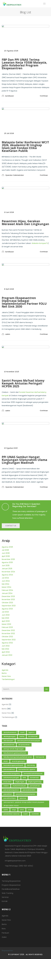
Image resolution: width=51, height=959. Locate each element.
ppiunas (23, 798)
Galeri (4, 937)
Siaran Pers (6, 676)
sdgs (14, 810)
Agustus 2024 (7, 575)
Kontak (4, 901)
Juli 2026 (5, 550)
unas (22, 810)
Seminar (5, 897)
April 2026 (6, 556)
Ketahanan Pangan (11, 777)
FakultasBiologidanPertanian (15, 753)
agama (31, 732)
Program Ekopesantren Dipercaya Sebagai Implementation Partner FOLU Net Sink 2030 (24, 302)
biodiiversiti (32, 736)
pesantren (8, 794)
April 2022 (6, 652)
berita (22, 736)
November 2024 (8, 571)
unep (30, 810)
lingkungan (19, 782)
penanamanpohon (11, 790)
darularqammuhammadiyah (28, 740)
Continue (44, 96)
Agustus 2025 (7, 562)
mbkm (6, 786)
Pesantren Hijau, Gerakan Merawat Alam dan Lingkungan (25, 222)
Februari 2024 (7, 590)
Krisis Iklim (7, 782)
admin (7, 335)
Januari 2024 (7, 593)
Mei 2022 (5, 649)
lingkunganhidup (35, 782)
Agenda (5, 670)
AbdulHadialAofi (10, 732)
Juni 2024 (6, 581)
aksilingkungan (10, 736)
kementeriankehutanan (33, 773)
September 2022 (9, 639)
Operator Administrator (14, 175)
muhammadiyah (19, 786)
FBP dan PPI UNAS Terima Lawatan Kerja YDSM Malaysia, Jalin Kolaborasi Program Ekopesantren (24, 64)
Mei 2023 (5, 618)
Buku (4, 928)
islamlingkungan (18, 761)
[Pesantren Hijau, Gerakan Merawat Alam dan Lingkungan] (25, 202)
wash (25, 814)
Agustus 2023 (7, 609)
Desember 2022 (8, 630)
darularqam (8, 740)
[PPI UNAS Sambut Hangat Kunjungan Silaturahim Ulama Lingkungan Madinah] (25, 437)
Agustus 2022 (7, 643)
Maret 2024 (6, 587)
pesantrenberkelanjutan (25, 794)
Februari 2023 (7, 627)
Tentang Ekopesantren (11, 881)
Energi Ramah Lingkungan (14, 749)
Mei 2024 (5, 584)
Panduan (5, 933)
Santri (6, 810)
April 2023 (6, 621)
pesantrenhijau (10, 798)
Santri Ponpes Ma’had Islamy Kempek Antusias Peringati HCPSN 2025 (23, 383)
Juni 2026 (6, 553)
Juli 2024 (5, 578)
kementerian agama (27, 769)
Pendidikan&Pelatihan (11, 889)
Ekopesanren (9, 745)
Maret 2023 (6, 624)
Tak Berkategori (8, 679)
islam (6, 761)
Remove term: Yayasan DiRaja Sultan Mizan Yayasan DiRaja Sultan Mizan (24, 804)
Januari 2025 (7, 568)
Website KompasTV (40, 243)
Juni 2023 (5, 615)
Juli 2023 (5, 612)
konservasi (34, 777)
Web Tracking (7, 893)
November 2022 (8, 633)
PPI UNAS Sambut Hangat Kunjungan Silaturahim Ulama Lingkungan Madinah (24, 460)
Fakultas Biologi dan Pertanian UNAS (18, 757)
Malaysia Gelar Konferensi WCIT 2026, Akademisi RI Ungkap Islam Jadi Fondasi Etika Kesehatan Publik (25, 146)
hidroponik (40, 757)
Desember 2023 (8, 596)
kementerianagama (12, 773)
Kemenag (31, 765)
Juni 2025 (5, 565)
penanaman (35, 786)
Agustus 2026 (7, 547)
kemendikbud (9, 769)
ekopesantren (24, 745)
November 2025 (8, 559)
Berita (4, 673)
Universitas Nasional (11, 814)
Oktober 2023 (7, 602)
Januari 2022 (7, 655)
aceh (22, 732)
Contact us (10, 525)
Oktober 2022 (7, 636)
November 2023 (8, 599)
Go (46, 689)
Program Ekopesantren (11, 885)
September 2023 (9, 605)
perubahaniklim (29, 790)
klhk (24, 777)
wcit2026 (35, 814)
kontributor (9, 96)
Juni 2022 (5, 646)
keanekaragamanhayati (13, 765)
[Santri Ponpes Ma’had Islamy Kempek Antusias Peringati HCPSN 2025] (25, 361)
